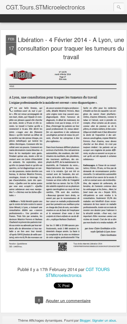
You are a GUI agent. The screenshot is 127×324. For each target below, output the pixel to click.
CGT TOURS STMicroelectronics (78, 272)
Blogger (85, 320)
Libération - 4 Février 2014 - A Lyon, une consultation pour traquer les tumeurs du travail (71, 48)
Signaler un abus (104, 320)
